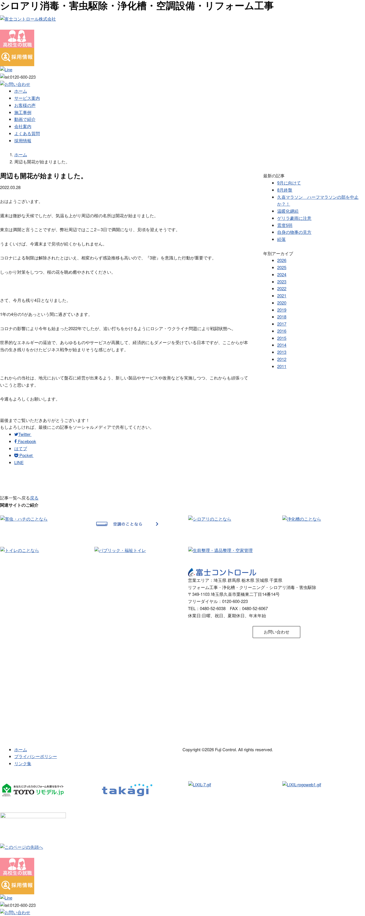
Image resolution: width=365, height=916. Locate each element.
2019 (281, 310)
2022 (281, 288)
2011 (281, 366)
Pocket (26, 455)
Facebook (26, 441)
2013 (281, 352)
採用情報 (22, 140)
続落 (281, 239)
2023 (281, 282)
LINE (19, 462)
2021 (281, 295)
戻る (34, 498)
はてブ (20, 448)
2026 (281, 260)
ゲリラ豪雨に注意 (294, 218)
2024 (281, 274)
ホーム (20, 91)
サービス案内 (27, 98)
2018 (281, 317)
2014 (281, 345)
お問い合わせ (276, 632)
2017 (281, 324)
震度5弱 (284, 225)
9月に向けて (289, 183)
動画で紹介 (25, 119)
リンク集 (22, 763)
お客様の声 (25, 105)
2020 (281, 303)
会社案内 (22, 126)
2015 (281, 338)
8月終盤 (284, 190)
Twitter (25, 434)
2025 (281, 267)
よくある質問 (27, 133)
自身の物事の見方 (294, 232)
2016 (281, 331)
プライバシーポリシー (35, 756)
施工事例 (22, 112)
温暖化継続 (288, 211)
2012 (281, 359)
